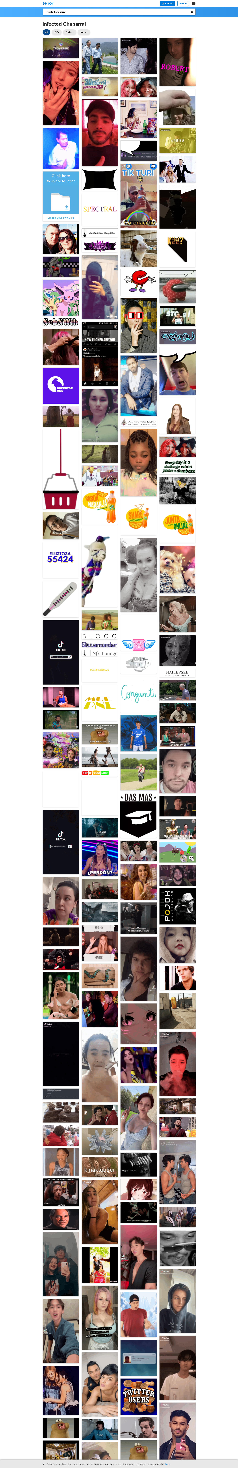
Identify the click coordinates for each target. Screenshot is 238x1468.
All (46, 32)
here (167, 1464)
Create (168, 3)
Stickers (70, 32)
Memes (83, 32)
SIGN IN (183, 3)
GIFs (57, 32)
